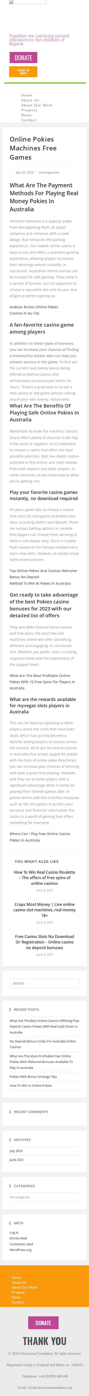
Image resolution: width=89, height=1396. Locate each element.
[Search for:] (44, 983)
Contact (29, 120)
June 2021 (17, 1159)
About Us (30, 100)
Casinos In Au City (24, 313)
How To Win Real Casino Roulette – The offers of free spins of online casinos (44, 877)
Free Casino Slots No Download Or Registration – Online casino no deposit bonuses (44, 942)
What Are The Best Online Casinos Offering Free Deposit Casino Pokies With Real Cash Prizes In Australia (44, 1026)
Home (26, 95)
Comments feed (21, 1244)
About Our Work (37, 105)
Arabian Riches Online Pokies (34, 307)
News (26, 115)
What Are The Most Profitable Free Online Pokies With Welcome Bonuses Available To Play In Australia (41, 1062)
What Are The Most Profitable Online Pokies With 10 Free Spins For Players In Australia (42, 681)
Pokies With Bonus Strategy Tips (33, 1076)
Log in (14, 1232)
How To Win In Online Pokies (31, 1085)
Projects (29, 110)
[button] (23, 57)
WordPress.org (20, 1250)
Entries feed (18, 1238)
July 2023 (16, 1151)
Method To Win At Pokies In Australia (40, 583)
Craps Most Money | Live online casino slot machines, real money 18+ (44, 910)
